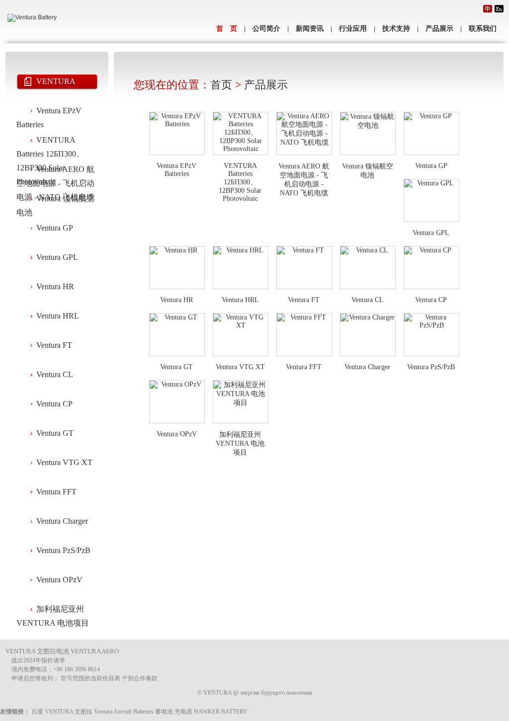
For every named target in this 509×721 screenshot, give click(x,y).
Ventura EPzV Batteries (49, 112)
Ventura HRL (57, 316)
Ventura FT (54, 345)
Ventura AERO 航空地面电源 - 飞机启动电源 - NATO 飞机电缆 (55, 171)
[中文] (487, 8)
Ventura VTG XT (64, 462)
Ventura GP (54, 228)
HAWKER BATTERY (221, 711)
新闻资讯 (310, 28)
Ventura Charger (62, 521)
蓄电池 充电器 (173, 711)
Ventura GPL (57, 257)
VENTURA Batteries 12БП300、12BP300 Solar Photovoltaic (50, 142)
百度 (37, 711)
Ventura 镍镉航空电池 (55, 200)
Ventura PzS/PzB (63, 550)
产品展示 (439, 28)
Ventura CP (54, 404)
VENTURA (56, 81)
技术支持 (396, 28)
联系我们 (483, 28)
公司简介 (266, 28)
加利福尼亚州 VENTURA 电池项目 (52, 611)
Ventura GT (55, 433)
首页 (221, 85)
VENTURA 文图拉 (68, 711)
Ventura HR (55, 286)
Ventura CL (54, 374)
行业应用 (353, 28)
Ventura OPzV (59, 579)
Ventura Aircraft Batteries (124, 711)
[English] (499, 8)
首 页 (226, 28)
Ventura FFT (56, 491)
